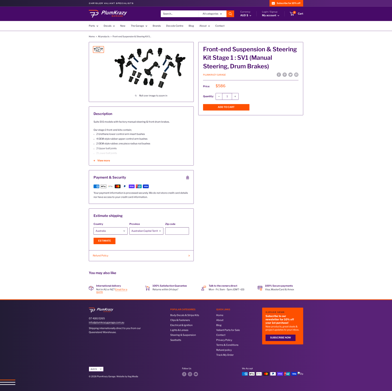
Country (98, 224)
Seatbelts (175, 340)
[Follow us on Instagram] (190, 374)
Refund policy (224, 350)
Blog (191, 25)
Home (92, 36)
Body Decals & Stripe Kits (184, 315)
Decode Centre (174, 25)
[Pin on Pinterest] (285, 74)
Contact (219, 25)
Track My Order (225, 354)
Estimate (104, 240)
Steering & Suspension (183, 335)
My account (269, 15)
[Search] (230, 13)
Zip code (170, 224)
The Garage (137, 25)
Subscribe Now (280, 337)
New (122, 25)
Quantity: (208, 96)
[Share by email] (296, 74)
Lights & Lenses (179, 330)
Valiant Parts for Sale (228, 330)
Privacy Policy (224, 340)
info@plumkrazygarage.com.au (106, 322)
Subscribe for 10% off (288, 3)
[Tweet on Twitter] (290, 74)
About (203, 25)
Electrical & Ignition (181, 325)
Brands (157, 25)
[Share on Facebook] (279, 74)
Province (134, 224)
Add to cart (226, 107)
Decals (107, 25)
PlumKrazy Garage (214, 74)
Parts (92, 25)
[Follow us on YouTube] (196, 374)
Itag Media (133, 376)
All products (103, 36)
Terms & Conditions (227, 344)
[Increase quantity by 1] (235, 96)
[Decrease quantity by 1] (219, 96)
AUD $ (93, 369)
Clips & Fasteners (180, 320)
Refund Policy (100, 255)
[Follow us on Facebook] (184, 374)
